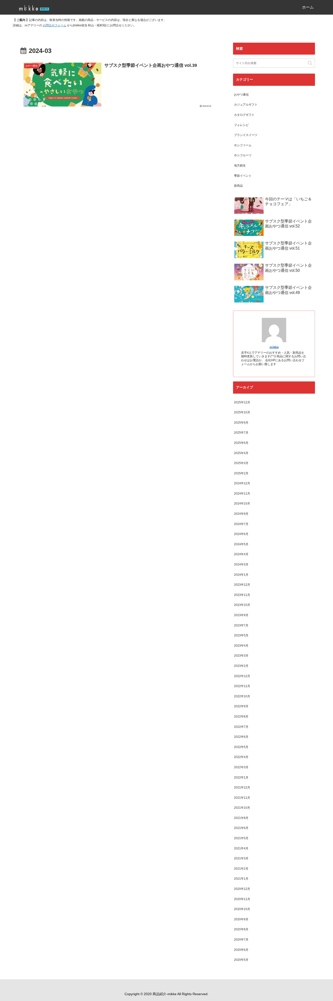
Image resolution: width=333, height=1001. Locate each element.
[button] (310, 63)
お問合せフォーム (54, 25)
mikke (274, 347)
